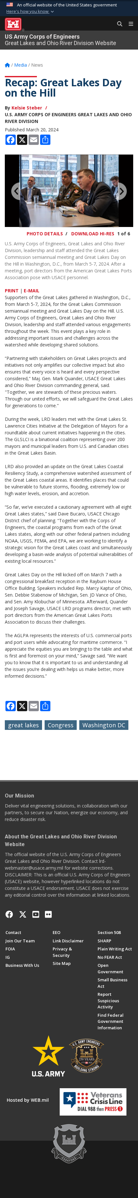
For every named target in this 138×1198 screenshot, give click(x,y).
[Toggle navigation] (128, 24)
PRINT (12, 291)
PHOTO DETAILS (45, 234)
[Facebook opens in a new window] (9, 914)
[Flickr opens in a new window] (48, 914)
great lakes (23, 725)
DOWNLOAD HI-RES (92, 234)
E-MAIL (31, 291)
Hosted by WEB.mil (28, 1100)
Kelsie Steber (27, 108)
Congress (60, 725)
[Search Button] (117, 24)
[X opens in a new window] (23, 914)
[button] (30, 11)
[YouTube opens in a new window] (35, 914)
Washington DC (103, 725)
